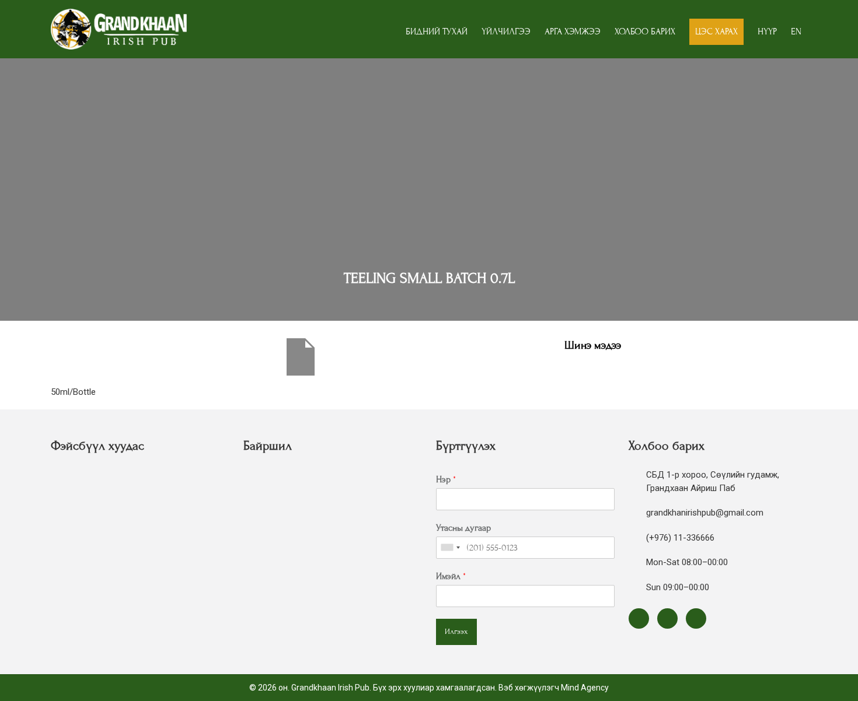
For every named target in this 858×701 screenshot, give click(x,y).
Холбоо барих (645, 31)
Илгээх (456, 631)
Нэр (446, 479)
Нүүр (767, 31)
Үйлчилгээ (506, 31)
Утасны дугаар (463, 528)
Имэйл (451, 576)
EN (796, 31)
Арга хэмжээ (573, 31)
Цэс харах (716, 31)
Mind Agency (585, 687)
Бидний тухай (437, 31)
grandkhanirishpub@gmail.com (704, 512)
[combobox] (450, 547)
